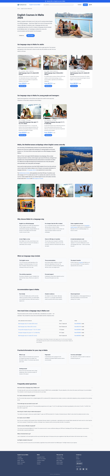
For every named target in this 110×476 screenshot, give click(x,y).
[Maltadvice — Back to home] (21, 4)
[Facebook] (77, 469)
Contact (79, 4)
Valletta (28, 178)
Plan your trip (60, 454)
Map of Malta (59, 460)
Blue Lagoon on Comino (38, 178)
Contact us (21, 35)
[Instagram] (80, 469)
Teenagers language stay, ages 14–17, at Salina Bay (29, 332)
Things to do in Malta (41, 458)
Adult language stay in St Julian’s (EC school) (27, 335)
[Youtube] (83, 469)
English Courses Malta (22, 454)
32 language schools (31, 170)
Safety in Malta (60, 462)
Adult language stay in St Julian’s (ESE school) (27, 323)
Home (18, 8)
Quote (85, 4)
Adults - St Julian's (21, 462)
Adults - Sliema (20, 460)
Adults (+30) (20, 463)
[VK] (86, 469)
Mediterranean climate (24, 173)
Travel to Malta (60, 457)
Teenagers (19, 457)
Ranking (38, 463)
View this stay (22, 85)
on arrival (81, 262)
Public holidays (60, 463)
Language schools (40, 457)
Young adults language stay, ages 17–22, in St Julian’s (29, 329)
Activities (39, 462)
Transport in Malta (40, 460)
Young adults (20, 458)
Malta (38, 454)
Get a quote (30, 35)
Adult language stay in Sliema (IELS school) (27, 326)
